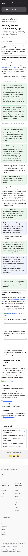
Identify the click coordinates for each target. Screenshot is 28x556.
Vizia (2, 493)
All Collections (4, 18)
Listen (16, 507)
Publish (17, 490)
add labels (9, 405)
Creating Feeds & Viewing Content (9, 19)
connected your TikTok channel (9, 67)
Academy (3, 521)
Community (4, 526)
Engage (11, 18)
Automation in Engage (8, 417)
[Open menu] (25, 3)
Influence (17, 510)
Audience (17, 504)
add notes (19, 405)
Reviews (3, 496)
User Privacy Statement (15, 551)
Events (3, 529)
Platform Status (5, 537)
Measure (17, 496)
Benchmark (18, 499)
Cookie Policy (4, 551)
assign (15, 405)
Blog (2, 523)
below (20, 149)
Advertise (17, 493)
